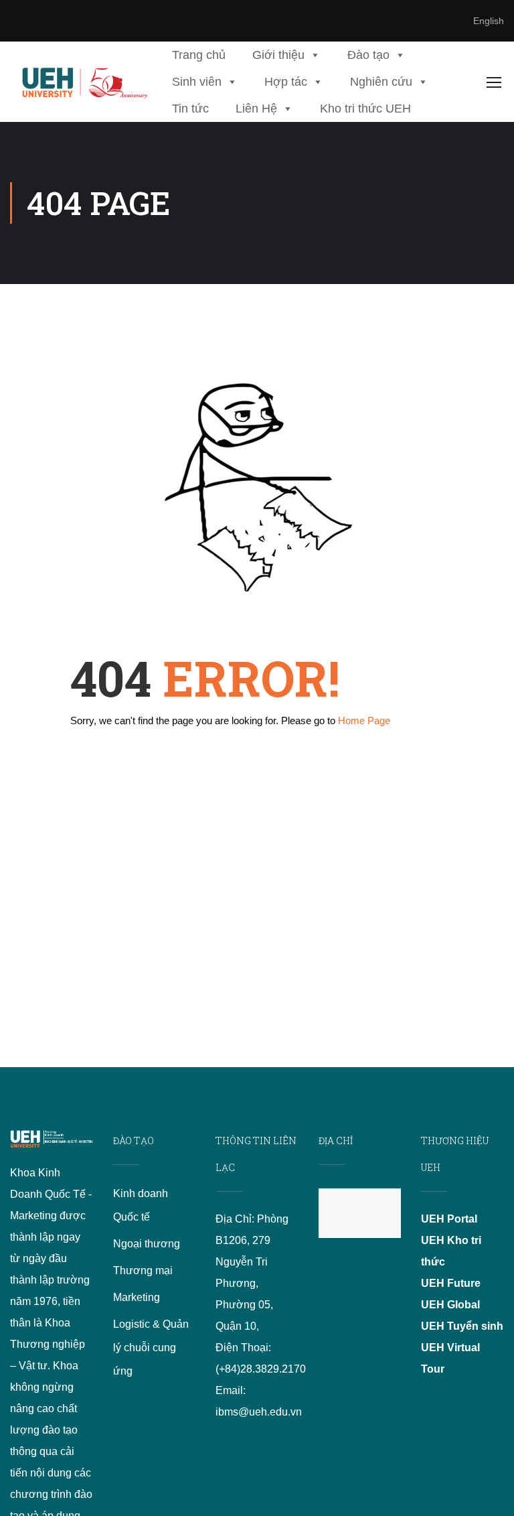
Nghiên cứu (381, 81)
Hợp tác (285, 81)
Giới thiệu (278, 55)
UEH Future (451, 1283)
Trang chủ (199, 55)
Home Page (364, 720)
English (488, 20)
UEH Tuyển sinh (462, 1326)
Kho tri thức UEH (365, 108)
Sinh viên (197, 81)
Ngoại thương (146, 1243)
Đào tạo (368, 55)
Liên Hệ (256, 108)
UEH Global (450, 1304)
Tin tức (190, 108)
